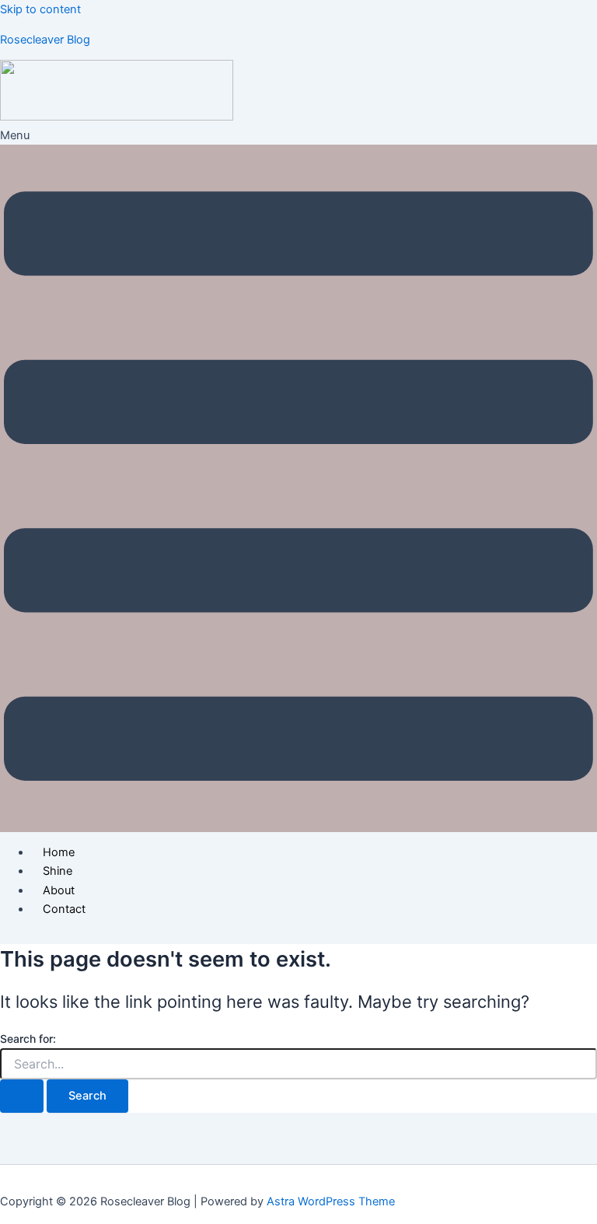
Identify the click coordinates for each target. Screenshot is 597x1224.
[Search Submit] (22, 1096)
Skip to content (40, 9)
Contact (64, 909)
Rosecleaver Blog (45, 40)
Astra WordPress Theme (331, 1201)
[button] (298, 478)
